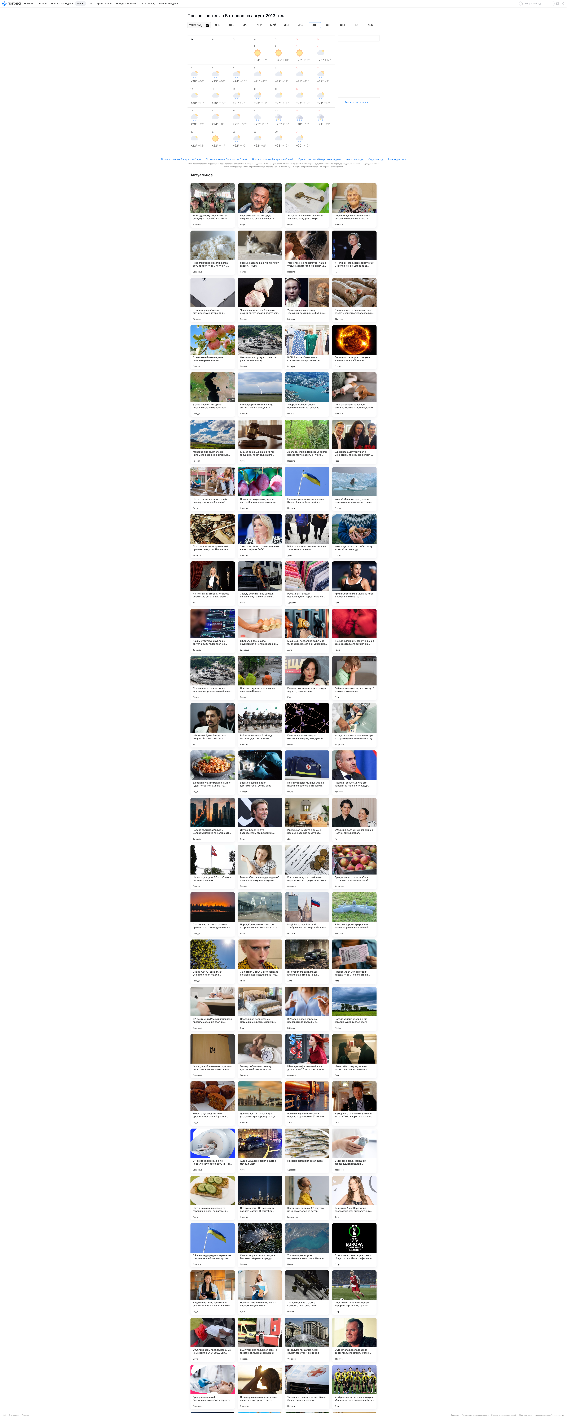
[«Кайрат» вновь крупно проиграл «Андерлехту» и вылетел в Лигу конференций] (354, 1387)
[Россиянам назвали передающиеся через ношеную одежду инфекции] (307, 583)
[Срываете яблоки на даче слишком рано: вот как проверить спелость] (212, 347)
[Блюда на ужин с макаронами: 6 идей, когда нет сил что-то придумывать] (212, 772)
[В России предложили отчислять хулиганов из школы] (307, 536)
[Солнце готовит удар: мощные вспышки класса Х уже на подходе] (354, 347)
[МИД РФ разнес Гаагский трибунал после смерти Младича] (307, 914)
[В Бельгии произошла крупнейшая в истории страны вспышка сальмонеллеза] (260, 631)
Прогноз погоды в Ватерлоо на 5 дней (226, 159)
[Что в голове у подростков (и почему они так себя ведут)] (212, 489)
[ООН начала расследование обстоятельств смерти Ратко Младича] (354, 1340)
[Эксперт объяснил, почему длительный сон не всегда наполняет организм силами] (260, 1056)
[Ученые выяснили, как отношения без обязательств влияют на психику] (354, 631)
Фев (231, 24)
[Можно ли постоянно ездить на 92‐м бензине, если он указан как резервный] (307, 631)
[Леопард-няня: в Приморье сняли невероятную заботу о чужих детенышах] (307, 442)
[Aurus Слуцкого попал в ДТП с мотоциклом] (260, 1151)
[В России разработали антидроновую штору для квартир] (212, 300)
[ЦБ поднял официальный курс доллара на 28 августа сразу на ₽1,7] (307, 1056)
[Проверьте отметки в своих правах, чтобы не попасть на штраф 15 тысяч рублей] (354, 961)
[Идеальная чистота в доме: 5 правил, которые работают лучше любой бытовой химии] (307, 820)
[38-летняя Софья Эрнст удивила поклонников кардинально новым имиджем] (260, 961)
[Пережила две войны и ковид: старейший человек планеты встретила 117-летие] (354, 205)
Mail (4, 1415)
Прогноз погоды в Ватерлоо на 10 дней (319, 159)
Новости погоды (354, 159)
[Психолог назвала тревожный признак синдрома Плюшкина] (212, 536)
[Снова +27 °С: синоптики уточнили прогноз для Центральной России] (212, 961)
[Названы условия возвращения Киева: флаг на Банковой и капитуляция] (307, 489)
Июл (301, 24)
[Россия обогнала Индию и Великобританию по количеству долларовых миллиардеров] (212, 820)
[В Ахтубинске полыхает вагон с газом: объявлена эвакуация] (260, 1340)
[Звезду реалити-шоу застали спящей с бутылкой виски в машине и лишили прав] (260, 583)
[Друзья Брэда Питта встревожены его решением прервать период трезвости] (260, 820)
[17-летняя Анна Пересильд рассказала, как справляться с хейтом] (354, 1198)
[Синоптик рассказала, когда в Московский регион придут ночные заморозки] (260, 1245)
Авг (314, 25)
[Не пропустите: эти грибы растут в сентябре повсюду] (354, 536)
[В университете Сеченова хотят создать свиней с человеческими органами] (354, 300)
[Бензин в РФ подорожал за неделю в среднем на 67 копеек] (307, 1103)
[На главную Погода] (13, 3)
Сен (328, 24)
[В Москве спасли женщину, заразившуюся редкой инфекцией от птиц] (354, 1151)
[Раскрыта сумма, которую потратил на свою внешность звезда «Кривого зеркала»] (260, 205)
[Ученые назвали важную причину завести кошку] (260, 253)
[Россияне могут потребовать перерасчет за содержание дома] (307, 867)
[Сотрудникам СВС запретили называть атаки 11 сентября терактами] (260, 1198)
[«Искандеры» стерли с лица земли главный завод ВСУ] (260, 394)
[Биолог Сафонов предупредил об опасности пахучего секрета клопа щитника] (260, 867)
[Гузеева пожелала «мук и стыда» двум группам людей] (307, 678)
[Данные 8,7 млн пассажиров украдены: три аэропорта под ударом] (260, 1103)
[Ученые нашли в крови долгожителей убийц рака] (260, 772)
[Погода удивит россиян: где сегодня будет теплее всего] (354, 1009)
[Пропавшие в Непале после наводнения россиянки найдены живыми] (212, 678)
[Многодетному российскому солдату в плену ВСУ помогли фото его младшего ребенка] (212, 205)
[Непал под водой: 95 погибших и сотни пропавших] (212, 867)
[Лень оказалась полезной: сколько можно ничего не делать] (354, 394)
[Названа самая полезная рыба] (307, 1151)
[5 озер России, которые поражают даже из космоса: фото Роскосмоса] (212, 394)
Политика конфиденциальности (475, 1415)
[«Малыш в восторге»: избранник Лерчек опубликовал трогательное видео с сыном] (354, 820)
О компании (14, 1415)
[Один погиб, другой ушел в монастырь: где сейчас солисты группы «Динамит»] (354, 442)
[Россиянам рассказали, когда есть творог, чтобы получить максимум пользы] (212, 253)
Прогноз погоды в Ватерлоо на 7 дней (272, 159)
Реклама (25, 1415)
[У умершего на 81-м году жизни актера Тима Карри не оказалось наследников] (354, 1103)
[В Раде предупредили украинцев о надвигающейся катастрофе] (212, 1245)
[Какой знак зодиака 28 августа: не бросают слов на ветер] (307, 1198)
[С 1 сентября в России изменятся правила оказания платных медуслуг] (212, 1009)
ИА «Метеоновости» (555, 1415)
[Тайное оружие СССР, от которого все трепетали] (307, 1292)
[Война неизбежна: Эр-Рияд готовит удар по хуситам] (260, 725)
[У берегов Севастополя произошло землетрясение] (307, 394)
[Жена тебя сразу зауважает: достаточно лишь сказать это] (354, 1056)
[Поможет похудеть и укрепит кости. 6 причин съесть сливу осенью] (260, 489)
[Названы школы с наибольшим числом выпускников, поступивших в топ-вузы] (260, 1292)
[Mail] (4, 3)
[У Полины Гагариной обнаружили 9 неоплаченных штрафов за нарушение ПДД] (354, 253)
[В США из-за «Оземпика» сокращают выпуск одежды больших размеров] (307, 347)
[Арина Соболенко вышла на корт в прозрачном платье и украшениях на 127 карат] (354, 583)
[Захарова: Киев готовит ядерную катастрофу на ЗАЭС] (260, 536)
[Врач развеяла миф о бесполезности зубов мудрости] (212, 1387)
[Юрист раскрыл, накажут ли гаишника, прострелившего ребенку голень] (260, 442)
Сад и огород (375, 159)
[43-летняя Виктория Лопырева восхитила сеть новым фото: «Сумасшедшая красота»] (212, 583)
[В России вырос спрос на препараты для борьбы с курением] (307, 1009)
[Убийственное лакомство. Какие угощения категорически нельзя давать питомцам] (307, 253)
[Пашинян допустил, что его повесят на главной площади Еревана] (354, 772)
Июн (287, 24)
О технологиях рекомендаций (503, 1415)
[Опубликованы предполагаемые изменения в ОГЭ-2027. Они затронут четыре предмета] (212, 1340)
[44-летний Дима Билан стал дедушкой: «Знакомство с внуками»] (212, 725)
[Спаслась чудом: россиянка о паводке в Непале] (260, 678)
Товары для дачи (397, 159)
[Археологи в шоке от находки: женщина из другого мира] (307, 205)
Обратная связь (525, 1415)
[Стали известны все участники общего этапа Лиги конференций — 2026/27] (354, 1245)
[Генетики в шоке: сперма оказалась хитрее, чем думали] (307, 725)
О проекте (454, 1415)
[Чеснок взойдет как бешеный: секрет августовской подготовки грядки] (260, 300)
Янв (217, 24)
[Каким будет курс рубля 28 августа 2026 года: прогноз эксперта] (212, 631)
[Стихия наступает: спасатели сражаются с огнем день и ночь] (212, 914)
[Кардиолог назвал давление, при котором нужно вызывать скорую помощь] (354, 725)
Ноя (356, 24)
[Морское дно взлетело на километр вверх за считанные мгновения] (212, 442)
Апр (259, 24)
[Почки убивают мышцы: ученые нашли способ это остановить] (307, 772)
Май (273, 24)
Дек (370, 24)
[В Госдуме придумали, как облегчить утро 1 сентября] (307, 1340)
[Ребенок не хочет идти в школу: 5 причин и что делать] (354, 678)
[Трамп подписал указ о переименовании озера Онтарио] (307, 1245)
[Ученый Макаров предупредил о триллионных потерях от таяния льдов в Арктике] (354, 489)
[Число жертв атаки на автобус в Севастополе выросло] (307, 1387)
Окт (342, 24)
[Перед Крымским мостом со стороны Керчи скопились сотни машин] (260, 914)
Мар (245, 24)
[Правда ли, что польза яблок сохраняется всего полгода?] (354, 867)
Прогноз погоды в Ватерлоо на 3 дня (181, 159)
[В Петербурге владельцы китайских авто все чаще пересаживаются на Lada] (307, 961)
